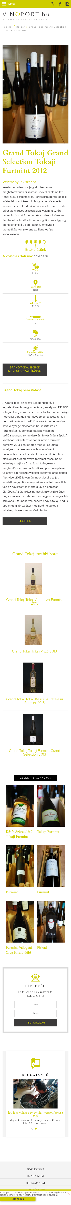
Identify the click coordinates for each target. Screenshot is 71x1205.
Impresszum (35, 1176)
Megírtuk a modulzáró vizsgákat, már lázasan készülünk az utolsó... (35, 1117)
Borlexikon (35, 1169)
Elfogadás (18, 1199)
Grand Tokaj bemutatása (22, 390)
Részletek (25, 521)
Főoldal (7, 27)
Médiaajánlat (35, 1183)
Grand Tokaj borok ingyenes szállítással (24, 369)
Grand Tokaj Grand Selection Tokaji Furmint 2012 (35, 161)
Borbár (20, 27)
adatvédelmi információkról (32, 1195)
